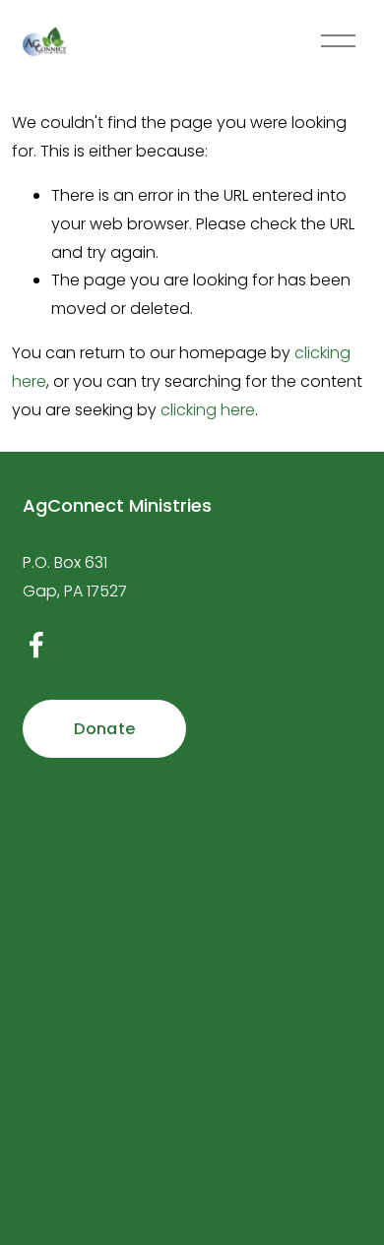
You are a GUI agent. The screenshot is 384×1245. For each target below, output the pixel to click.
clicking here (207, 410)
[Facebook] (36, 644)
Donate (104, 728)
